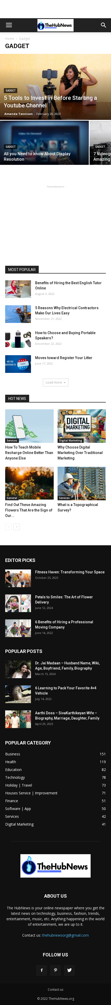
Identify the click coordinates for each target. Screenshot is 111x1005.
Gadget (10, 90)
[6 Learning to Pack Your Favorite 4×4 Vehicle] (18, 694)
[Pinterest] (55, 970)
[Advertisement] (55, 9)
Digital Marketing (70, 440)
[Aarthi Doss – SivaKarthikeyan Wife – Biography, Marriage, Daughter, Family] (18, 719)
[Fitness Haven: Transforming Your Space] (18, 578)
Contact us (55, 989)
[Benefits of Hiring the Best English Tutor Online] (18, 289)
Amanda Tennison (18, 114)
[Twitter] (69, 970)
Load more (54, 382)
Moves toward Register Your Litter (63, 358)
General (12, 498)
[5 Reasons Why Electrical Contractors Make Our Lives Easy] (18, 314)
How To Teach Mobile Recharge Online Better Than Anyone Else (29, 452)
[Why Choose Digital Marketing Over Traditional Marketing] (82, 426)
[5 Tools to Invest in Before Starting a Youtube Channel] (55, 87)
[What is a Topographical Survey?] (82, 483)
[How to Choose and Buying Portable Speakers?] (18, 339)
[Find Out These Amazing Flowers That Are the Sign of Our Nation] (29, 483)
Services (12, 440)
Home (9, 38)
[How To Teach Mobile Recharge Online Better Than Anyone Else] (29, 426)
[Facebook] (41, 970)
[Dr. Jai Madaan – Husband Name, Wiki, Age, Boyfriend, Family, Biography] (18, 669)
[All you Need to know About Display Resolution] (44, 154)
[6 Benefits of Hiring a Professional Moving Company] (18, 628)
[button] (104, 25)
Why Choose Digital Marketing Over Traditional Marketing (80, 452)
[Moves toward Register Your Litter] (18, 364)
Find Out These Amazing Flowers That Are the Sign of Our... (28, 510)
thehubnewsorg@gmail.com (65, 935)
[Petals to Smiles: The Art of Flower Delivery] (18, 603)
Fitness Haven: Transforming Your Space (70, 572)
